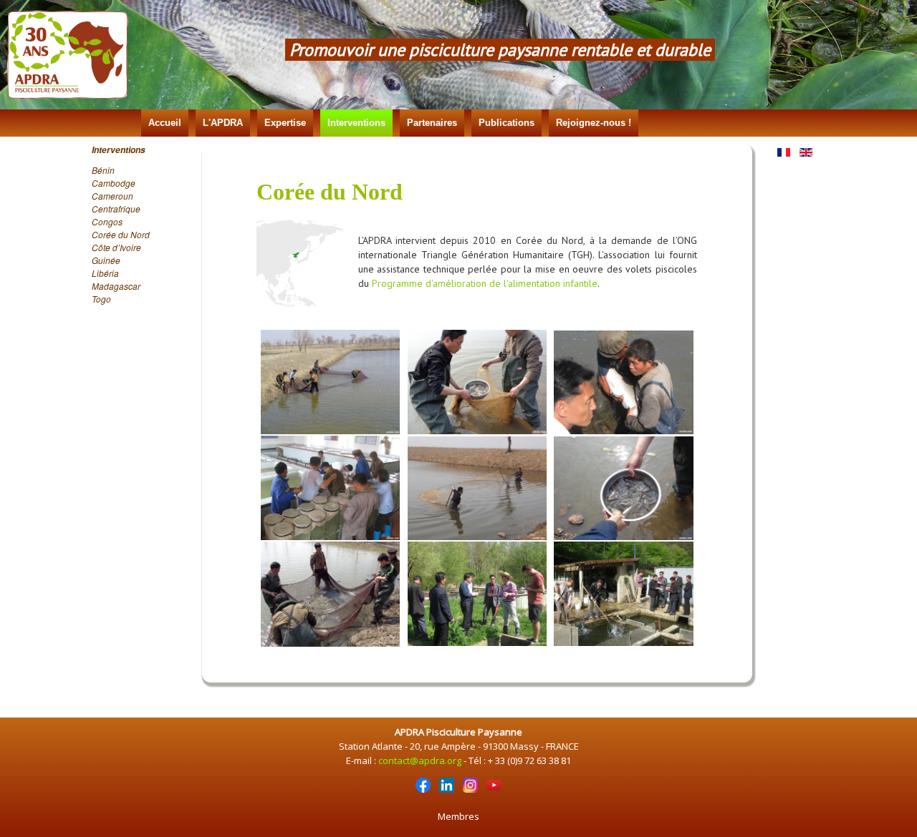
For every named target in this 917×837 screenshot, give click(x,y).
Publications (506, 122)
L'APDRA (223, 122)
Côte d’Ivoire (116, 247)
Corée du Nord (121, 234)
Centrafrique (116, 208)
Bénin (103, 170)
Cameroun (112, 196)
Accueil (164, 122)
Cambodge (113, 183)
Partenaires (432, 122)
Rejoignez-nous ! (593, 122)
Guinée (106, 260)
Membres (458, 816)
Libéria (105, 273)
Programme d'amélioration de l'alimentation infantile (484, 283)
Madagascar (116, 286)
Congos (107, 221)
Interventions (356, 122)
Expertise (285, 122)
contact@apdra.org (419, 760)
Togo (101, 299)
